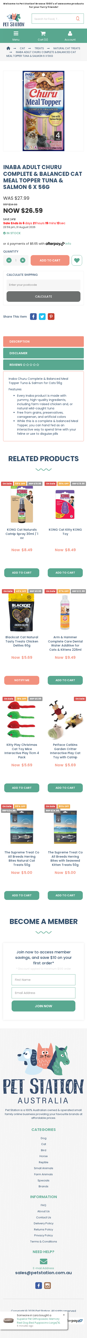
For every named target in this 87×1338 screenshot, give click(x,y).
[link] (38, 1285)
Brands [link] (43, 1186)
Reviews (16, 365)
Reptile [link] (43, 1162)
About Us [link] (43, 1211)
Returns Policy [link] (43, 1229)
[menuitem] (33, 316)
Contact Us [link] (43, 1217)
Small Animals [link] (43, 1168)
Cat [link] (43, 1144)
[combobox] (25, 694)
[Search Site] (78, 18)
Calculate (43, 296)
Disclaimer (18, 353)
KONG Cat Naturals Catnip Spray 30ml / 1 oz (21, 534)
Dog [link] (43, 1138)
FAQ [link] (43, 1205)
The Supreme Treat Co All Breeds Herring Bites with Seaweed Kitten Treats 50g (65, 858)
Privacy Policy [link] (43, 1235)
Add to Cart (50, 260)
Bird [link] (43, 1150)
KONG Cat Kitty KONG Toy (65, 532)
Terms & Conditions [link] (43, 1242)
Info (68, 244)
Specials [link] (43, 1180)
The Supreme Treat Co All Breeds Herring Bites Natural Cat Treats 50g (21, 858)
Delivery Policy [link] (43, 1223)
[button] (77, 260)
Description (20, 341)
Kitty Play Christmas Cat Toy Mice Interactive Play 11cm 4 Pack (21, 751)
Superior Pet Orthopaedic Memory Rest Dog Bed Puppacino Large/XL (38, 1320)
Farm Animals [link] (43, 1174)
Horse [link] (43, 1156)
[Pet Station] (13, 18)
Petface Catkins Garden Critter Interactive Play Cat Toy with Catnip (65, 751)
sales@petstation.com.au (43, 1273)
